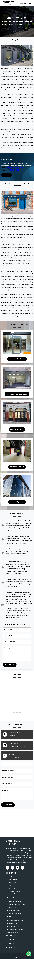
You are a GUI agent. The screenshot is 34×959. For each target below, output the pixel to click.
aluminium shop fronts (14, 902)
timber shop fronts (13, 907)
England (10, 24)
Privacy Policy (12, 894)
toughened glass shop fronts (17, 904)
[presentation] (2, 696)
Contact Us (11, 888)
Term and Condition (14, 891)
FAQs (9, 885)
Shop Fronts (12, 882)
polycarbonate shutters (15, 921)
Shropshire (18, 24)
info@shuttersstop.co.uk (14, 168)
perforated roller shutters (15, 929)
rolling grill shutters (13, 923)
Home (4, 24)
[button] (13, 712)
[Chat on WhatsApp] (28, 953)
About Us (11, 877)
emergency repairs (13, 910)
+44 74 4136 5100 (13, 170)
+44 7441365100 (22, 3)
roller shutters (12, 880)
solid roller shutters (13, 932)
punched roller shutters (15, 926)
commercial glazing (14, 913)
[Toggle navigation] (30, 3)
